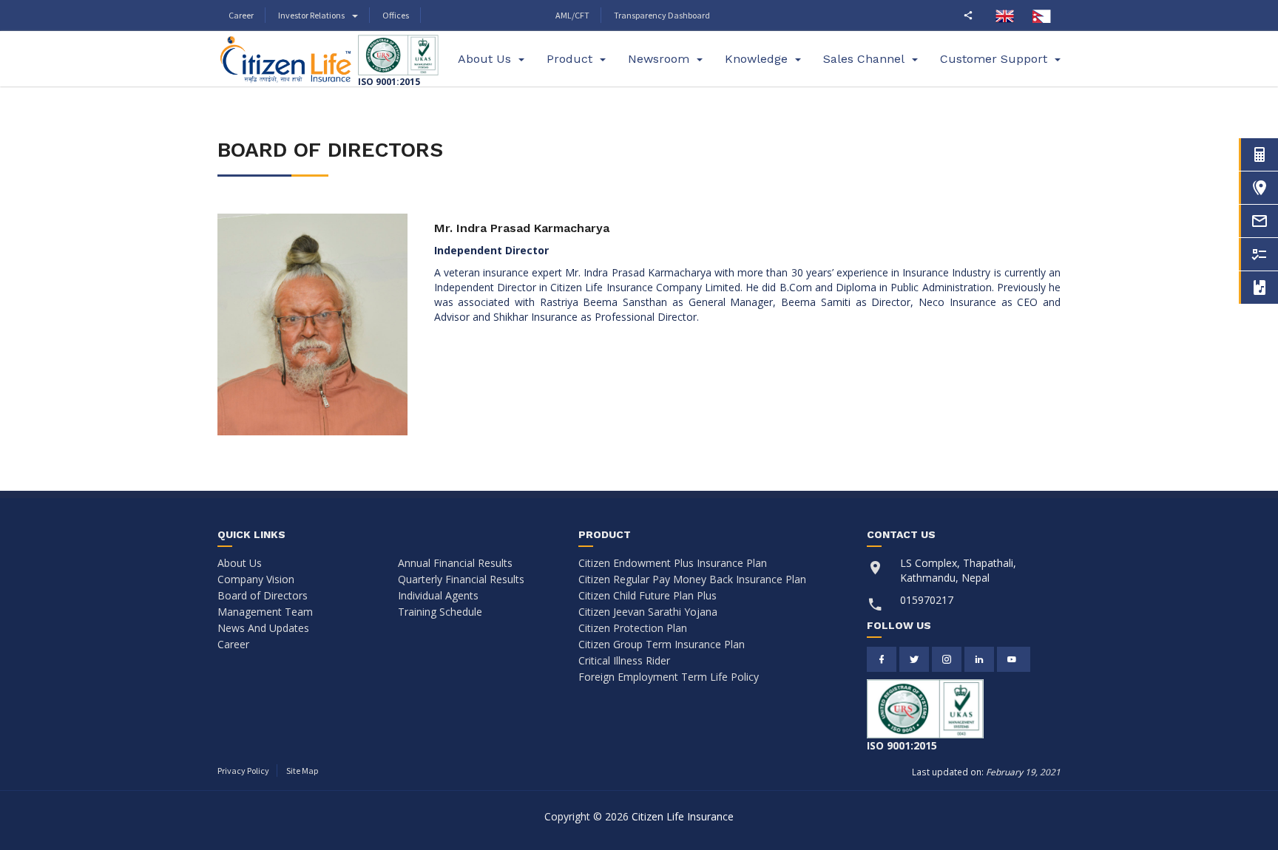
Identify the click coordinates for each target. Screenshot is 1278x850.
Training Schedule (440, 612)
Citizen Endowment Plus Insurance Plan (672, 563)
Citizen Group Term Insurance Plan (661, 644)
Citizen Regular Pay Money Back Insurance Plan (692, 579)
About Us (239, 563)
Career (241, 15)
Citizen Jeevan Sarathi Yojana (647, 612)
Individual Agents (438, 595)
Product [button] (569, 59)
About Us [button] (484, 59)
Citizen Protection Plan (632, 628)
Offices (395, 15)
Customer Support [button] (993, 59)
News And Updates (263, 628)
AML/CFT (572, 15)
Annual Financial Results (455, 563)
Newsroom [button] (658, 59)
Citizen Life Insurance (683, 816)
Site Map (302, 770)
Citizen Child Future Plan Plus (647, 595)
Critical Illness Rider (624, 660)
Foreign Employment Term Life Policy (668, 677)
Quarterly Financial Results (461, 579)
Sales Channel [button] (864, 59)
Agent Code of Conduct (482, 15)
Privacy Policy (243, 770)
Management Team (265, 612)
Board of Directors (262, 595)
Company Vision (255, 579)
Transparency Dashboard (662, 15)
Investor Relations (311, 15)
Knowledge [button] (756, 59)
